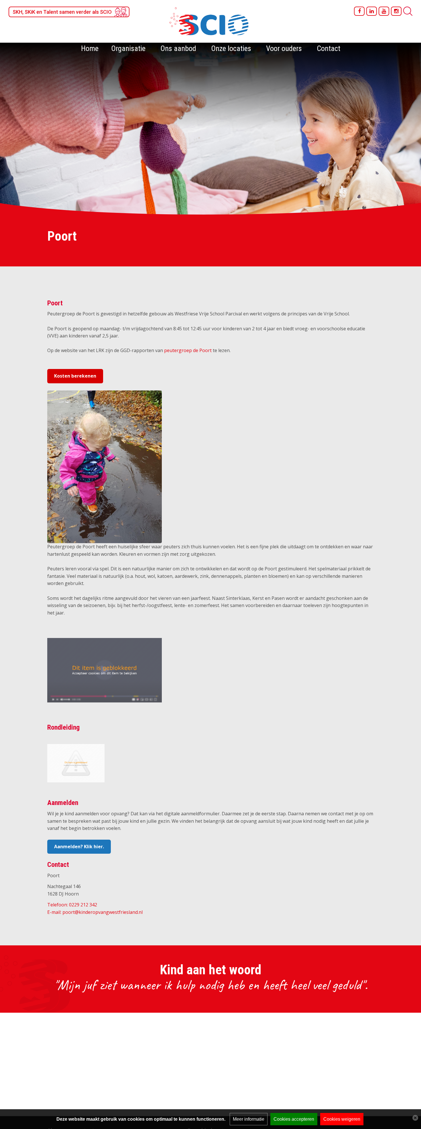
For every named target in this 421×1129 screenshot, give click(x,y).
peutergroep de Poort (188, 350)
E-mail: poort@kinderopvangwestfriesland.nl (95, 912)
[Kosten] (104, 466)
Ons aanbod (178, 48)
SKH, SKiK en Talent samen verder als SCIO (62, 12)
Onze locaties (231, 48)
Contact (328, 48)
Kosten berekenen (75, 376)
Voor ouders (284, 48)
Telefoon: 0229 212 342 (72, 905)
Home (90, 48)
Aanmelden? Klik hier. (79, 846)
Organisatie (128, 48)
